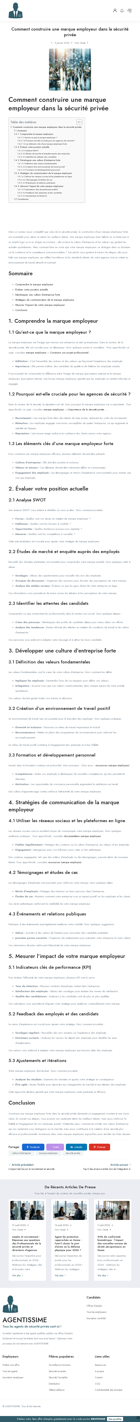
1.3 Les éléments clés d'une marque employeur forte (45, 143)
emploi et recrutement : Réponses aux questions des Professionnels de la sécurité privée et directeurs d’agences (26, 1243)
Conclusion (23, 199)
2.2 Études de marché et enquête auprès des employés (46, 153)
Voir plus (16, 1275)
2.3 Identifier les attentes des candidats (40, 156)
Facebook (34, 1147)
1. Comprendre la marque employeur (35, 134)
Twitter (55, 1147)
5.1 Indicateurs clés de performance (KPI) (40, 189)
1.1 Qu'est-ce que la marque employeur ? (39, 137)
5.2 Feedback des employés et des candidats (42, 192)
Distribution (54, 1383)
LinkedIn (78, 1147)
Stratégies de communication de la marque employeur (44, 300)
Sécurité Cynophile (58, 1377)
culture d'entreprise (21, 1153)
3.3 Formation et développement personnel (41, 169)
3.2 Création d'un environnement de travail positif (44, 166)
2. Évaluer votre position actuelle (33, 147)
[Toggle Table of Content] (77, 122)
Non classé (80, 43)
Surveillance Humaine (59, 1365)
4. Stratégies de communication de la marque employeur (45, 173)
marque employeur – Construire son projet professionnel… (58, 353)
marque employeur (48, 1153)
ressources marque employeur (112, 765)
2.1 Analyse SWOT (30, 150)
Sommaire (22, 130)
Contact (99, 1377)
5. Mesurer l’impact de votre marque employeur (40, 186)
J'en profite (115, 1419)
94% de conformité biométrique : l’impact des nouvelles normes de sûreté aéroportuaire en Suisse (112, 1243)
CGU (97, 1383)
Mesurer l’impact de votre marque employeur (40, 305)
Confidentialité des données (108, 1390)
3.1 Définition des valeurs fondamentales (39, 163)
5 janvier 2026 (62, 43)
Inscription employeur (13, 1377)
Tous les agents (10, 1371)
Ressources (100, 1365)
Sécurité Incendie (57, 1371)
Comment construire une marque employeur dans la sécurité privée (47, 127)
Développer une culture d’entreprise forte (37, 295)
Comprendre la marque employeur (34, 284)
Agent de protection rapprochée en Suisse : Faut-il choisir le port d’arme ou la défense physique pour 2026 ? (68, 1243)
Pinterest (100, 1147)
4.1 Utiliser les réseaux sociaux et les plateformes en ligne (47, 176)
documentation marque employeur (82, 836)
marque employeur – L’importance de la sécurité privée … (75, 409)
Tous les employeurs (96, 1312)
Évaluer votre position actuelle (31, 289)
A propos (99, 1371)
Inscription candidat (96, 1318)
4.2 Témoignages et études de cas (37, 179)
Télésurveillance (56, 1390)
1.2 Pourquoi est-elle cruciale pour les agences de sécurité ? (49, 140)
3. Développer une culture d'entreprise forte (39, 160)
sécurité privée (73, 1153)
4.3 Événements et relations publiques (39, 182)
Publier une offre (11, 1365)
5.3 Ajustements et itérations (35, 195)
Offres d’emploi (94, 1306)
